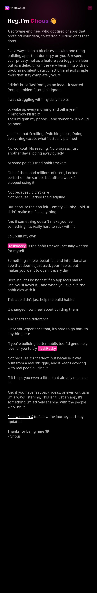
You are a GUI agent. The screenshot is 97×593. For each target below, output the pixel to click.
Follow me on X (20, 416)
